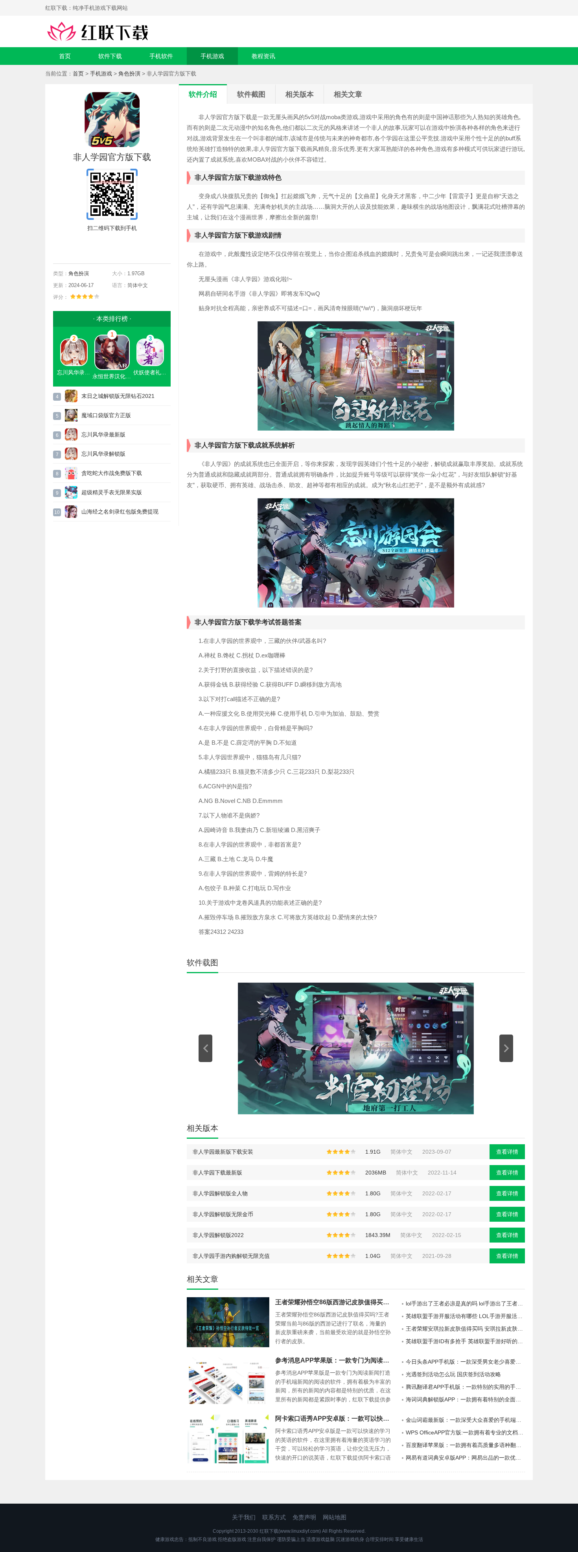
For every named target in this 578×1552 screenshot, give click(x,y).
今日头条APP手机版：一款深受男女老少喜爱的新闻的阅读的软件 (465, 1362)
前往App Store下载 (118, 246)
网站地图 (334, 1517)
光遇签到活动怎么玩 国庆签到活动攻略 (453, 1374)
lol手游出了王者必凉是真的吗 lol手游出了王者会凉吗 (465, 1303)
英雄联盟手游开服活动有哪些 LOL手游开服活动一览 (465, 1316)
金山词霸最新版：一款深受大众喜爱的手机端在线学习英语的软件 (465, 1420)
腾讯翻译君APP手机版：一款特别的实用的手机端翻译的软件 (465, 1387)
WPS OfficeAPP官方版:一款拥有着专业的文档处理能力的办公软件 (465, 1432)
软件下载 (110, 56)
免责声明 (304, 1517)
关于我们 (244, 1517)
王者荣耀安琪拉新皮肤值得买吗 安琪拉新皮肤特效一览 (465, 1329)
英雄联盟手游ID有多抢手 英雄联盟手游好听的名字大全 (465, 1341)
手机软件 (161, 56)
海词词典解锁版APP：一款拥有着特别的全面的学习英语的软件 (465, 1399)
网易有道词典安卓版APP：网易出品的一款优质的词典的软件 (465, 1457)
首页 (65, 56)
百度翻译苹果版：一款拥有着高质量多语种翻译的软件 (465, 1445)
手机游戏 (212, 56)
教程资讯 (263, 56)
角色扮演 (129, 73)
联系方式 (274, 1517)
